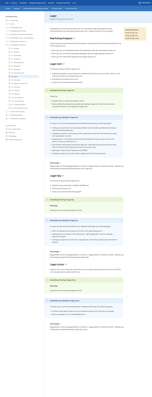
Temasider (51, 3)
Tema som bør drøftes (14, 129)
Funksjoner (14, 3)
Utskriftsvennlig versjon (15, 139)
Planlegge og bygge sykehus (37, 3)
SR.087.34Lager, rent (131, 32)
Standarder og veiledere (63, 3)
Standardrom (23, 3)
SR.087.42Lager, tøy (131, 35)
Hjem (7, 3)
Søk (74, 3)
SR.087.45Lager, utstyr (132, 38)
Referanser (11, 132)
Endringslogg (12, 136)
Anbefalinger (12, 125)
